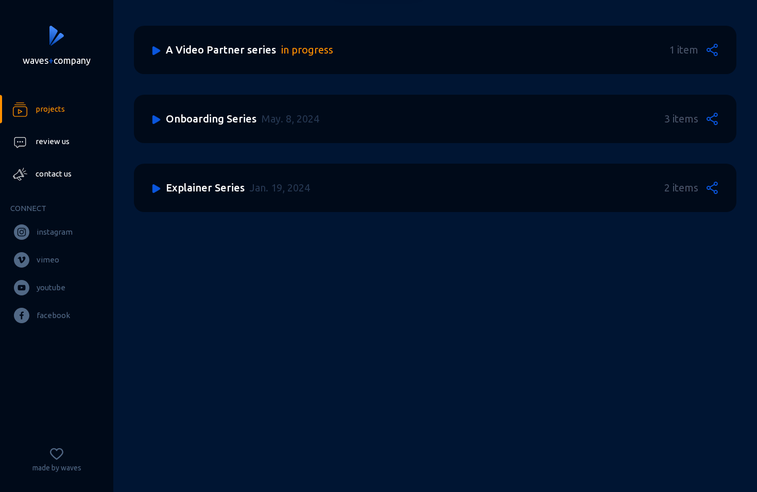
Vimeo (48, 259)
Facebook (53, 315)
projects (50, 108)
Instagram (55, 231)
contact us (54, 173)
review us (53, 141)
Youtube (51, 287)
